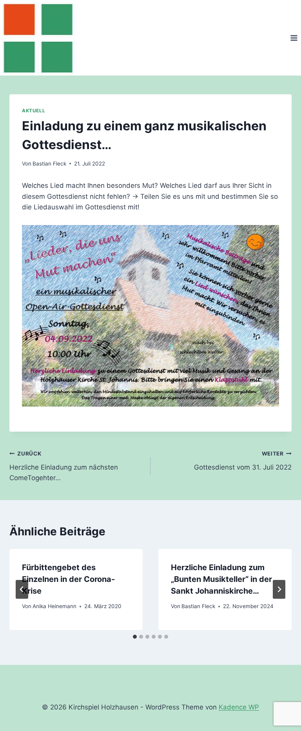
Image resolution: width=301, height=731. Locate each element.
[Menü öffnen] (293, 38)
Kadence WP (239, 707)
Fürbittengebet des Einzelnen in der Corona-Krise (68, 579)
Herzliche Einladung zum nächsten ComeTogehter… (63, 466)
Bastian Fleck (49, 163)
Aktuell (33, 110)
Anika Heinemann (54, 606)
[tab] (135, 637)
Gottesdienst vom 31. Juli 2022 (243, 460)
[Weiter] (279, 589)
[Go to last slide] (22, 589)
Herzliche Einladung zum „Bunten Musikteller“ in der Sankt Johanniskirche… (221, 579)
